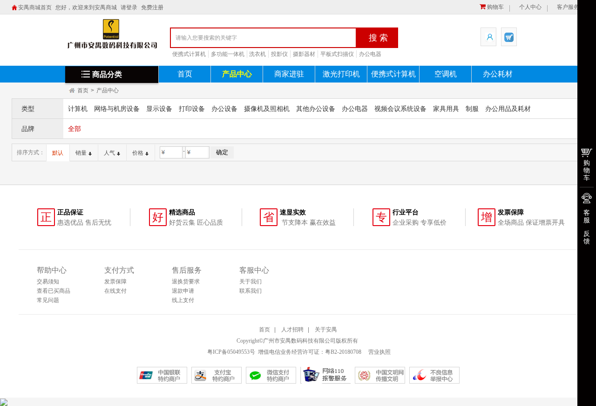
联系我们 (250, 291)
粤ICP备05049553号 (231, 352)
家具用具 (446, 108)
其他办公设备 (315, 108)
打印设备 (192, 108)
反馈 (586, 237)
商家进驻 (289, 74)
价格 (137, 153)
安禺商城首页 (35, 7)
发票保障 (115, 281)
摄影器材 (304, 54)
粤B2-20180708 (343, 352)
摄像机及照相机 (267, 108)
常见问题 (48, 300)
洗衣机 (257, 54)
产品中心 (237, 74)
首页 (184, 74)
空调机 (445, 74)
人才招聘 (292, 329)
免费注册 (152, 7)
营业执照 (379, 352)
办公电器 (370, 54)
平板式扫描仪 (337, 54)
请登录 (129, 7)
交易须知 (48, 281)
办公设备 (224, 108)
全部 (74, 128)
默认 (57, 153)
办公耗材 (498, 74)
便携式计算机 (189, 54)
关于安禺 (326, 329)
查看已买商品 (53, 291)
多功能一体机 (227, 54)
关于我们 (250, 281)
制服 (472, 108)
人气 (109, 153)
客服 (586, 216)
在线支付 (115, 291)
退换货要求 (186, 281)
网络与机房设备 (117, 108)
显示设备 (159, 108)
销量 (81, 153)
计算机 (78, 108)
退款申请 (183, 291)
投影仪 (279, 54)
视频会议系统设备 (400, 108)
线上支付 (183, 300)
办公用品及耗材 (508, 108)
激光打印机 (341, 74)
